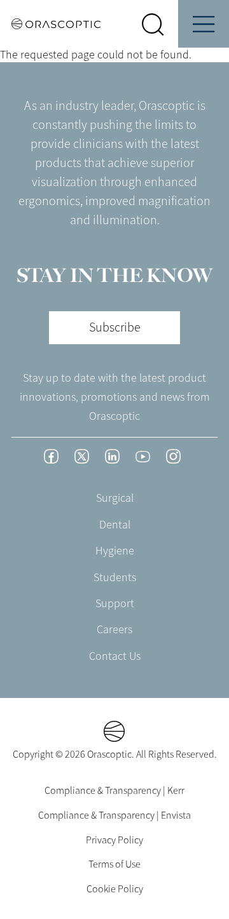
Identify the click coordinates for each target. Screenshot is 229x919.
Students (115, 577)
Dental (114, 525)
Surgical (115, 498)
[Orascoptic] (50, 23)
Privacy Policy (114, 840)
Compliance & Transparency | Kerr (114, 790)
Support (114, 603)
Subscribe (115, 327)
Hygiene (114, 551)
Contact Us (115, 656)
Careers (114, 629)
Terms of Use (114, 864)
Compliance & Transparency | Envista (114, 815)
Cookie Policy (115, 889)
